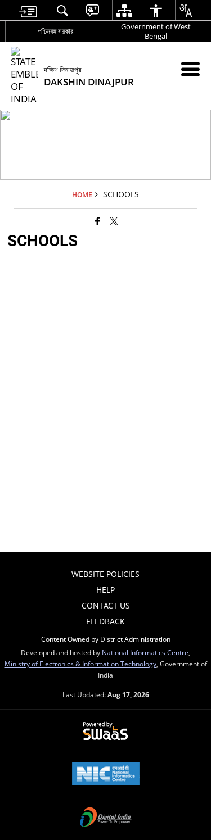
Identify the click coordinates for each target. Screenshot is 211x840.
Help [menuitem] (105, 589)
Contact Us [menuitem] (106, 605)
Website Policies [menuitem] (105, 574)
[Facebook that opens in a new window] (98, 220)
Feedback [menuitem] (105, 621)
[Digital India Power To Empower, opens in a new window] (105, 818)
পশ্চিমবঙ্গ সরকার (55, 31)
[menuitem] (28, 10)
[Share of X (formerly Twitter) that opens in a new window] (114, 220)
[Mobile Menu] (190, 69)
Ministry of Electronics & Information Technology (80, 663)
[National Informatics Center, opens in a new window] (106, 774)
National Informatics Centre (145, 652)
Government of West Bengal (156, 31)
